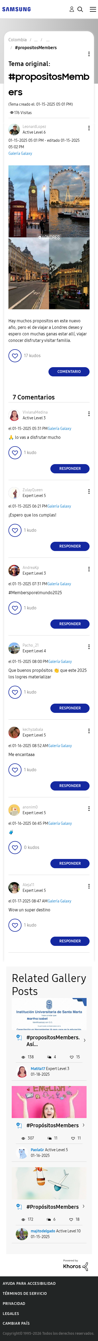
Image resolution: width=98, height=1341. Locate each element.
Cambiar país (16, 1323)
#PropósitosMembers (52, 1125)
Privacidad (14, 1303)
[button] (80, 128)
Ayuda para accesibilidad (29, 1283)
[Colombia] (16, 8)
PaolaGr (37, 1150)
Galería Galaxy (20, 153)
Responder (70, 468)
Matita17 (38, 1068)
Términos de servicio (25, 1293)
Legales (11, 1313)
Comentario (69, 371)
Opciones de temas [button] (80, 54)
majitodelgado (43, 1231)
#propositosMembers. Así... (53, 1040)
